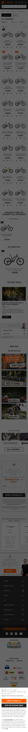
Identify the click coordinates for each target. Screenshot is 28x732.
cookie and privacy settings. (12, 695)
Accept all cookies (12, 701)
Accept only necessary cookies (14, 705)
